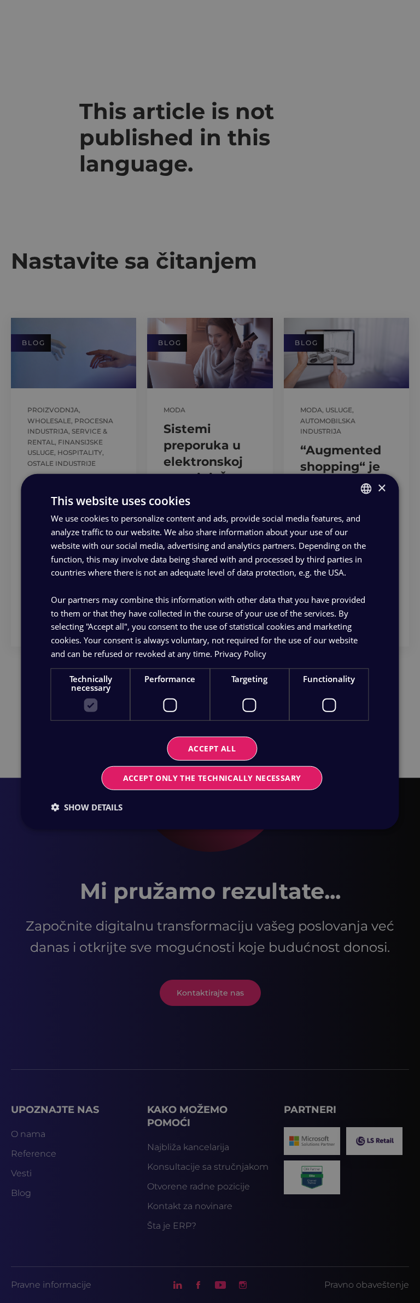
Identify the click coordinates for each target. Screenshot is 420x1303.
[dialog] (210, 652)
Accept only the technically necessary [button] (212, 777)
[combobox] (366, 488)
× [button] (381, 488)
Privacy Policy (240, 653)
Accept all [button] (212, 748)
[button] (86, 807)
